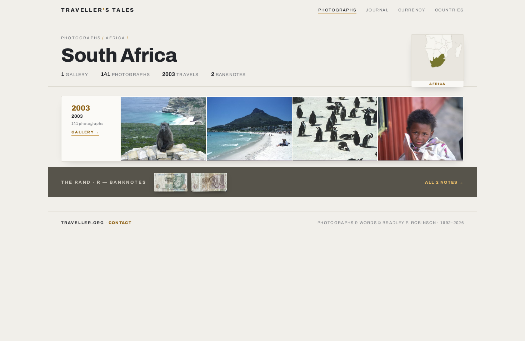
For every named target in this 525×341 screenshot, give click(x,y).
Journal (377, 10)
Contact (120, 222)
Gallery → (85, 132)
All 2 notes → (444, 182)
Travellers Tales (98, 10)
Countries (449, 10)
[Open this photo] (163, 129)
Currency (412, 10)
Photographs (337, 10)
